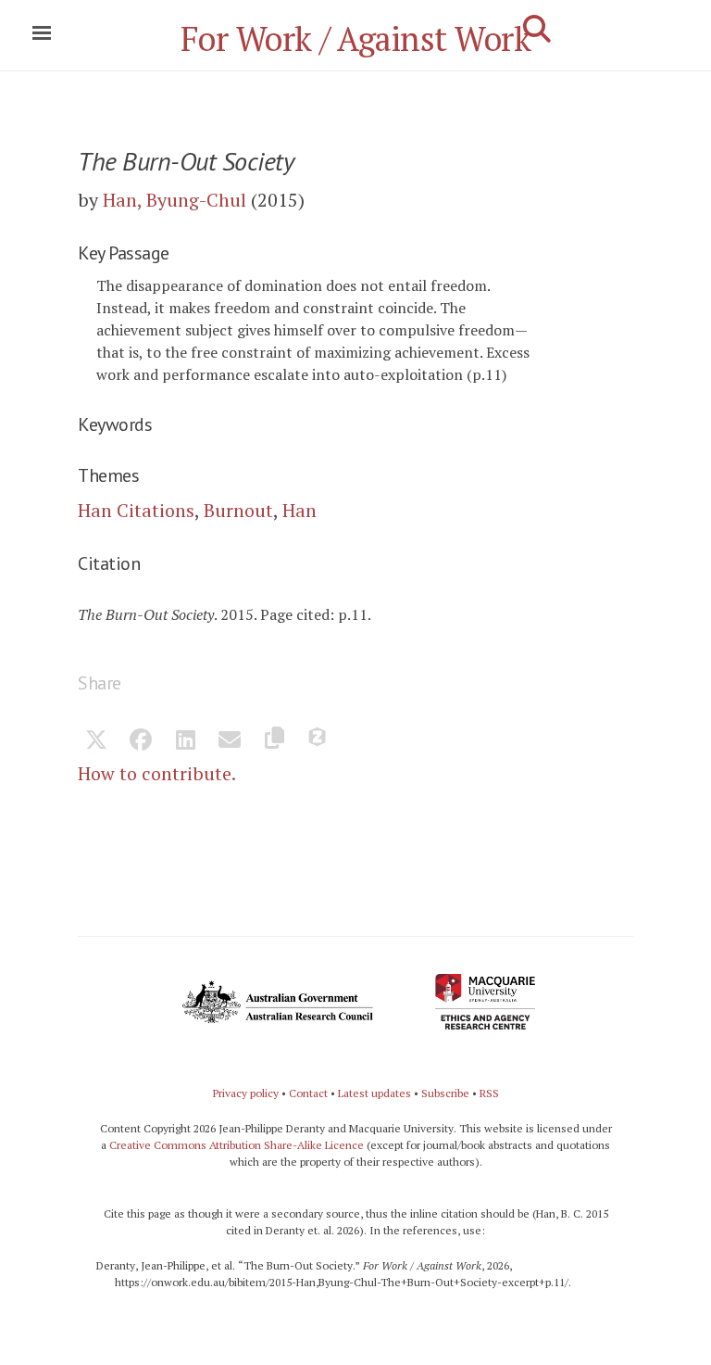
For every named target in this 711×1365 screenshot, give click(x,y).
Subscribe (445, 1093)
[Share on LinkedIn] (185, 741)
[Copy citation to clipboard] (274, 741)
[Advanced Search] (537, 29)
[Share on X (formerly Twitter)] (96, 741)
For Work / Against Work (356, 38)
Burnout (238, 510)
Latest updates (374, 1093)
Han (299, 510)
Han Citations (136, 510)
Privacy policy (246, 1093)
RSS (489, 1093)
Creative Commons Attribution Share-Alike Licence (236, 1145)
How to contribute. (157, 773)
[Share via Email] (229, 741)
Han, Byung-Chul (174, 199)
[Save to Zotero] (318, 741)
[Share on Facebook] (140, 741)
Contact (308, 1093)
